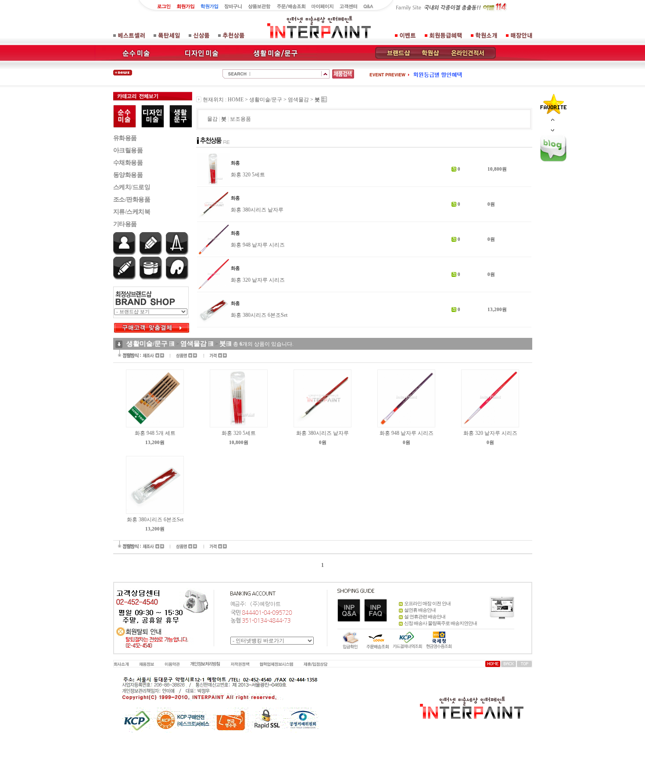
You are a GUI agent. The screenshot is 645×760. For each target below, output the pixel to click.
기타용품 (125, 224)
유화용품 (125, 138)
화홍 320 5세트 (248, 175)
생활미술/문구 (265, 100)
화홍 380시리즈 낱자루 (257, 210)
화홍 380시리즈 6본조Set (259, 315)
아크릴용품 (128, 150)
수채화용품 (128, 162)
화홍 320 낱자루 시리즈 (258, 280)
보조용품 (240, 119)
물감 (212, 119)
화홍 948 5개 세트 (155, 433)
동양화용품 (128, 175)
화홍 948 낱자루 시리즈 (258, 245)
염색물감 (298, 100)
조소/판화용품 (131, 199)
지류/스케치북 (131, 211)
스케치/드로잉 (131, 187)
